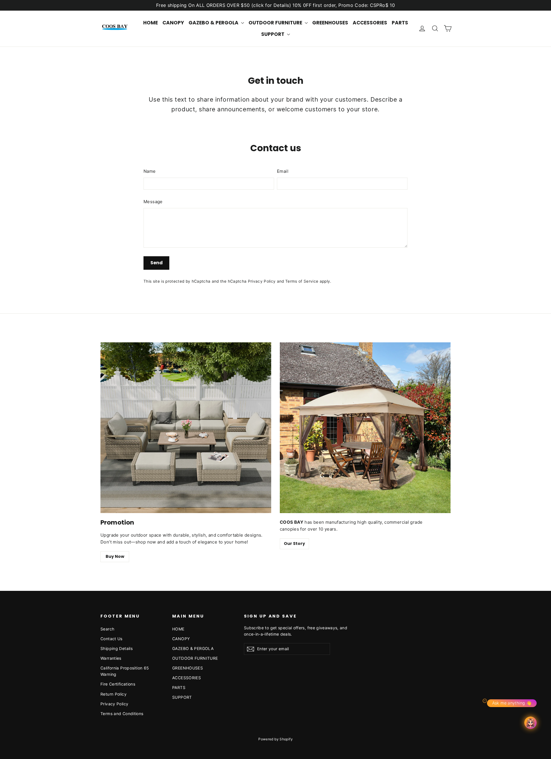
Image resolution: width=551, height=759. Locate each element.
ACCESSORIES (370, 22)
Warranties (110, 658)
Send (156, 262)
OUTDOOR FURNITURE (276, 22)
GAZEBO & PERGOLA (214, 22)
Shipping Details (116, 648)
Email (282, 171)
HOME (150, 22)
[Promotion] (185, 427)
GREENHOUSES (330, 22)
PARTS (400, 22)
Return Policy (113, 694)
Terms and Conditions (121, 713)
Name (149, 171)
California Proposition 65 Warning (124, 671)
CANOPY (173, 22)
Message (153, 201)
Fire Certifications (117, 684)
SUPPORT (273, 34)
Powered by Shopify (275, 739)
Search (107, 628)
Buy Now (115, 556)
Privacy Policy (262, 281)
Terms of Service (301, 281)
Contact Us (111, 638)
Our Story (294, 543)
